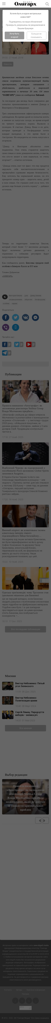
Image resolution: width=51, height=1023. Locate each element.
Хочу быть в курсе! (14, 35)
